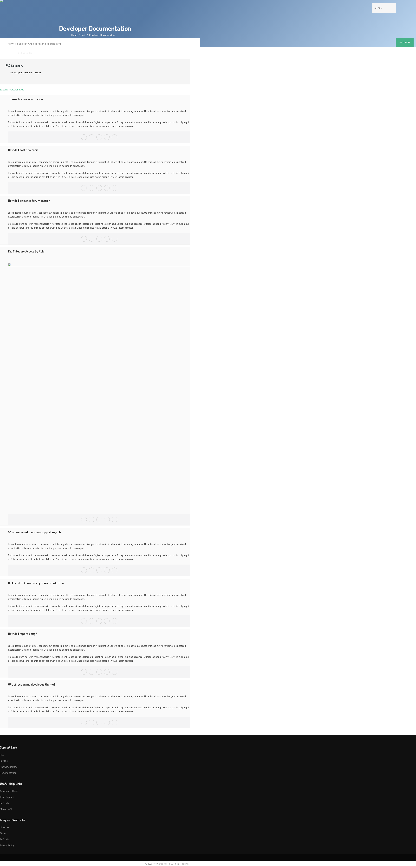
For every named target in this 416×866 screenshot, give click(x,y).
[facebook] (91, 135)
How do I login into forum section (29, 200)
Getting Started (25, 53)
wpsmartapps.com (162, 863)
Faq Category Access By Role (26, 251)
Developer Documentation (25, 72)
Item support (7, 797)
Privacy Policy (7, 845)
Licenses (4, 827)
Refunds (4, 803)
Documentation (8, 772)
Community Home (9, 791)
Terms (3, 833)
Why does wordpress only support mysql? (34, 532)
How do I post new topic (23, 150)
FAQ (83, 35)
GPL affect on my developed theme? (31, 684)
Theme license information (25, 99)
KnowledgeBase (9, 766)
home (74, 35)
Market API (6, 809)
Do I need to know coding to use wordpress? (36, 583)
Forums (4, 760)
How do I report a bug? (22, 634)
